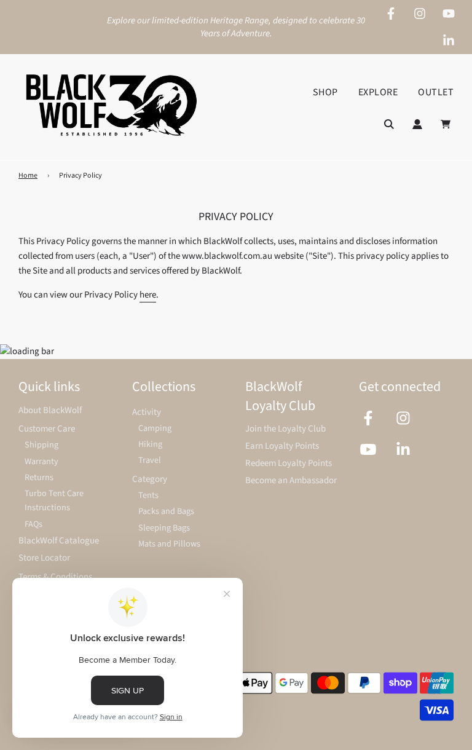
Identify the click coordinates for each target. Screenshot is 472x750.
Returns (39, 477)
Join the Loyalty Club (285, 428)
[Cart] (447, 124)
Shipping (41, 444)
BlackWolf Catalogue (58, 540)
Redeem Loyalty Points (288, 463)
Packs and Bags (166, 511)
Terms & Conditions (55, 576)
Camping (154, 428)
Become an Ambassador (291, 480)
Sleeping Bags (164, 527)
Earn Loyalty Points (282, 446)
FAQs (33, 524)
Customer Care (46, 428)
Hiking (150, 444)
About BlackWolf (50, 410)
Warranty (41, 461)
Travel (149, 460)
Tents (148, 495)
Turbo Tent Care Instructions (54, 500)
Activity (146, 412)
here (148, 294)
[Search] (389, 124)
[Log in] (417, 124)
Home (27, 175)
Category (149, 479)
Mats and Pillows (169, 543)
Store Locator (44, 557)
